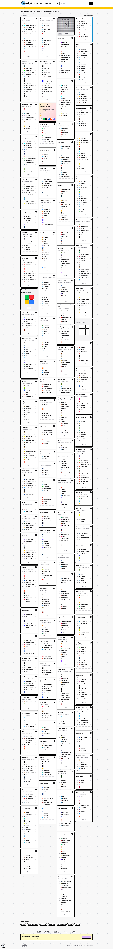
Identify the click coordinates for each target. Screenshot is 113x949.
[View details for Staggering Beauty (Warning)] (54, 87)
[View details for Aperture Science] (35, 96)
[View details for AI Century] (90, 168)
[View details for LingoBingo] (35, 390)
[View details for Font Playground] (72, 406)
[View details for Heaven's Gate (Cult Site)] (35, 546)
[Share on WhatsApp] (44, 119)
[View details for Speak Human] (54, 597)
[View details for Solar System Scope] (35, 487)
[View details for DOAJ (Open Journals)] (54, 798)
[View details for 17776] (72, 459)
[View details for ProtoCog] (90, 151)
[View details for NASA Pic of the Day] (35, 475)
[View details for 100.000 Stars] (35, 477)
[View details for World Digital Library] (72, 821)
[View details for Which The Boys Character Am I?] (35, 171)
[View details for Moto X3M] (35, 220)
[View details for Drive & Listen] (35, 188)
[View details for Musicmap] (72, 735)
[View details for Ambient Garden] (90, 23)
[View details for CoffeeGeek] (54, 709)
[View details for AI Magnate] (54, 213)
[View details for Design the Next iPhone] (72, 57)
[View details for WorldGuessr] (54, 325)
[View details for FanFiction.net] (35, 736)
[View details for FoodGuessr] (54, 327)
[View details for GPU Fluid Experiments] (72, 61)
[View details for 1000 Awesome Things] (35, 199)
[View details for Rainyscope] (72, 257)
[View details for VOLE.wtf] (72, 134)
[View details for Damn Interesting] (35, 436)
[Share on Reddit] (51, 119)
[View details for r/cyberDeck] (54, 674)
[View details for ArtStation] (35, 665)
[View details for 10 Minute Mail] (54, 441)
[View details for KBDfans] (35, 859)
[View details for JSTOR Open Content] (54, 802)
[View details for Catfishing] (90, 77)
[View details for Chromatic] (54, 413)
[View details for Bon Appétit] (72, 333)
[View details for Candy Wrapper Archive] (35, 449)
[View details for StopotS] (72, 295)
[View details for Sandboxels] (72, 115)
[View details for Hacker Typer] (35, 70)
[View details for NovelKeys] (35, 864)
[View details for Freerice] (90, 70)
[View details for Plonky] (54, 51)
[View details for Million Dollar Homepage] (35, 556)
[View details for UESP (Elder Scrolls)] (72, 911)
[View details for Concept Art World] (35, 669)
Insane (29, 292)
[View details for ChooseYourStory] (72, 157)
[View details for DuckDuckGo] (54, 439)
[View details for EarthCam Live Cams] (72, 580)
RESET (60, 33)
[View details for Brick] (54, 42)
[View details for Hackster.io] (72, 798)
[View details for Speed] (35, 447)
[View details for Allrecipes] (72, 342)
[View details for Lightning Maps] (72, 315)
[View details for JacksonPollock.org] (72, 70)
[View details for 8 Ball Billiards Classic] (54, 141)
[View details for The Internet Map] (72, 519)
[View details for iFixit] (72, 796)
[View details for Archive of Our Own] (35, 738)
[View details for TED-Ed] (72, 723)
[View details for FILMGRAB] (72, 680)
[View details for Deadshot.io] (54, 243)
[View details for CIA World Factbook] (35, 766)
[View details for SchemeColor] (72, 432)
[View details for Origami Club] (72, 625)
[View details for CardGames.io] (54, 486)
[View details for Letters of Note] (72, 847)
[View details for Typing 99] (35, 412)
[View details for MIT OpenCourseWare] (54, 761)
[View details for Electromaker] (35, 816)
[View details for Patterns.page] (54, 603)
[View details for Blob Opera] (72, 200)
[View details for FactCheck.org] (35, 768)
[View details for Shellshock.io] (54, 252)
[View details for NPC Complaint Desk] (72, 161)
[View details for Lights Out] (54, 293)
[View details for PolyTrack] (35, 216)
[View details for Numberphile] (35, 644)
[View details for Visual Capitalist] (72, 538)
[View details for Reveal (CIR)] (35, 779)
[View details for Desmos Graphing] (35, 651)
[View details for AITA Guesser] (90, 64)
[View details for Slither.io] (54, 237)
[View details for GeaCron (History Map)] (72, 317)
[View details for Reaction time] (54, 23)
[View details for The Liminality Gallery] (54, 388)
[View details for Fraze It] (35, 744)
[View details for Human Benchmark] (35, 162)
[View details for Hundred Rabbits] (54, 670)
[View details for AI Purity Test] (35, 145)
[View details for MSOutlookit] (35, 91)
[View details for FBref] (54, 633)
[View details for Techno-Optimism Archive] (72, 816)
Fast (26, 292)
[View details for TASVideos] (72, 656)
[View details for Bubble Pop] (54, 68)
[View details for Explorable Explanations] (54, 764)
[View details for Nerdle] (54, 308)
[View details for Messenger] (90, 116)
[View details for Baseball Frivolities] (54, 635)
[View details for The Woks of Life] (72, 340)
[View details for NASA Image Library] (54, 686)
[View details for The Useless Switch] (35, 31)
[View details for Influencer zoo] (54, 207)
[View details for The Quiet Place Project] (72, 267)
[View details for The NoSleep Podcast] (35, 279)
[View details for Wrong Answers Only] (35, 49)
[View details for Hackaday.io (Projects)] (35, 821)
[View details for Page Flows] (54, 605)
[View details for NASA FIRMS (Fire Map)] (72, 532)
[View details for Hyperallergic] (35, 667)
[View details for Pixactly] (54, 411)
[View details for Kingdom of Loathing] (35, 525)
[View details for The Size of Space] (35, 485)
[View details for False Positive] (35, 281)
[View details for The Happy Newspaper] (35, 203)
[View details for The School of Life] (72, 849)
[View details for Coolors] (72, 421)
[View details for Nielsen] (72, 543)
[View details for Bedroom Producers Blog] (72, 754)
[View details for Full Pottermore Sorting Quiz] (35, 167)
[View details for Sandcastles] (72, 94)
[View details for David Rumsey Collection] (35, 706)
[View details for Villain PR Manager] (72, 155)
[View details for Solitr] (54, 495)
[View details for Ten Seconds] (54, 36)
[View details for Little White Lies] (72, 695)
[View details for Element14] (35, 842)
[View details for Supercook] (72, 337)
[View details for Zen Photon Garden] (72, 68)
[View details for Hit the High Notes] (72, 204)
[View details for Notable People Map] (72, 599)
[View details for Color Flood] (35, 345)
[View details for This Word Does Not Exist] (90, 159)
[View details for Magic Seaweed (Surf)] (72, 392)
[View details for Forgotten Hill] (90, 125)
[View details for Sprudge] (54, 717)
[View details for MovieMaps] (72, 587)
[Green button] (27, 297)
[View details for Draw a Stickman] (90, 114)
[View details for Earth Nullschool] (35, 683)
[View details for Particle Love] (72, 59)
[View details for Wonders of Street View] (72, 589)
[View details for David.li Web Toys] (72, 55)
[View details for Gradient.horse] (35, 111)
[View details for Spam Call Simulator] (72, 151)
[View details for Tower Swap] (72, 447)
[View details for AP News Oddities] (35, 794)
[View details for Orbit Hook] (54, 543)
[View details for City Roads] (72, 313)
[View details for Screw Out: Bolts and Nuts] (35, 370)
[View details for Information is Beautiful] (72, 528)
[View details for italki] (35, 394)
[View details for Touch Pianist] (72, 196)
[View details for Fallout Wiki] (72, 892)
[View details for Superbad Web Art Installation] (35, 550)
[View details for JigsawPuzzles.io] (35, 364)
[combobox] (74, 3)
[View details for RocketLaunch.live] (54, 684)
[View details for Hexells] (54, 89)
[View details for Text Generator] (72, 423)
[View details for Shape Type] (54, 417)
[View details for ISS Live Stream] (35, 483)
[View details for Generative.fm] (35, 593)
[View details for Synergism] (72, 360)
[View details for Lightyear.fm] (35, 490)
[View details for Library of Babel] (54, 179)
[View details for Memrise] (54, 768)
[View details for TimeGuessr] (54, 344)
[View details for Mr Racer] (35, 227)
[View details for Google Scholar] (54, 787)
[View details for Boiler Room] (72, 780)
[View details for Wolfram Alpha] (35, 646)
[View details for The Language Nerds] (35, 455)
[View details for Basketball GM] (54, 211)
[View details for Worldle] (54, 331)
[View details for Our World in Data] (72, 530)
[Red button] (31, 297)
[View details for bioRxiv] (54, 800)
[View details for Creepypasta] (35, 264)
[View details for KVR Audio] (72, 763)
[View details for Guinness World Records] (35, 434)
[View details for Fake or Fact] (90, 49)
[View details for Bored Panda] (72, 842)
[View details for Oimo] (54, 74)
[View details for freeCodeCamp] (54, 766)
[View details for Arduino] (35, 840)
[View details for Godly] (54, 593)
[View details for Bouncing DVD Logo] (54, 81)
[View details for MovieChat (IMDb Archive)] (72, 682)
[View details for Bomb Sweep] (35, 358)
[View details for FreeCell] (54, 493)
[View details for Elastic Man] (54, 66)
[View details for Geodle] (54, 346)
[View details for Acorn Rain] (72, 449)
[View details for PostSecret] (72, 866)
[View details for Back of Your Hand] (54, 353)
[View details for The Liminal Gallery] (54, 392)
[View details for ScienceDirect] (54, 804)
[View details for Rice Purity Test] (35, 154)
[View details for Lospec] (72, 243)
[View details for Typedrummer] (72, 193)
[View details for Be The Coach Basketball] (72, 176)
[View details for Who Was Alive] (35, 445)
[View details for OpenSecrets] (35, 764)
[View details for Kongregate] (72, 504)
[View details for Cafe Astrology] (54, 518)
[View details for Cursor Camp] (35, 121)
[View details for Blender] (35, 812)
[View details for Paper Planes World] (35, 117)
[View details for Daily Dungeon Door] (54, 53)
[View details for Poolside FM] (72, 778)
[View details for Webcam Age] (90, 147)
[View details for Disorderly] (90, 66)
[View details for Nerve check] (54, 25)
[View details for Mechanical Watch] (72, 104)
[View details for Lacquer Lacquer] (54, 85)
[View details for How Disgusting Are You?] (35, 141)
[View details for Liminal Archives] (54, 384)
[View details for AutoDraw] (90, 144)
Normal (23, 292)
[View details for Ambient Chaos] (35, 578)
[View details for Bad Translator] (35, 29)
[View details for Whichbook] (72, 461)
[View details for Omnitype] (35, 855)
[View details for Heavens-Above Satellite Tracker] (54, 692)
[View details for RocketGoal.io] (54, 260)
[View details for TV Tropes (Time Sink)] (72, 881)
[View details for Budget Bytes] (54, 750)
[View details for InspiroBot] (90, 155)
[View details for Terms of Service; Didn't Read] (54, 434)
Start (29, 307)
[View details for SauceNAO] (54, 374)
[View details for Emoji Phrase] (90, 79)
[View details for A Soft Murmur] (35, 588)
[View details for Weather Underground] (35, 687)
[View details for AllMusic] (72, 741)
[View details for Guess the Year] (90, 62)
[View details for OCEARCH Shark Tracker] (72, 386)
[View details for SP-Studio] (54, 156)
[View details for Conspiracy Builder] (54, 181)
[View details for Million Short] (54, 372)
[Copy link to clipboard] (41, 119)
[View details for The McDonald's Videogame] (54, 224)
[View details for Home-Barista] (54, 711)
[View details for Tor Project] (54, 437)
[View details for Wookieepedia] (72, 904)
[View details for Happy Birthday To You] (35, 573)
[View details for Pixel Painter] (72, 236)
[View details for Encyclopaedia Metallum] (72, 758)
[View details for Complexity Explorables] (35, 653)
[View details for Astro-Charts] (54, 516)
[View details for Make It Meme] (72, 287)
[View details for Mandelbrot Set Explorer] (35, 642)
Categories (36, 3)
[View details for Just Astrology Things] (54, 520)
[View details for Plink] (72, 202)
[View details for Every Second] (72, 517)
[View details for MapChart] (72, 319)
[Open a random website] (58, 3)
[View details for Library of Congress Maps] (35, 708)
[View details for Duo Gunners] (35, 718)
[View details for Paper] (72, 53)
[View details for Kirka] (54, 256)
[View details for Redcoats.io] (54, 250)
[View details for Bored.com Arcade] (72, 485)
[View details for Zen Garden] (72, 49)
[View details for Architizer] (35, 249)
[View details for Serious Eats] (54, 747)
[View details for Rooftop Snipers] (54, 547)
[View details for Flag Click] (35, 115)
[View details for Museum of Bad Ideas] (72, 170)
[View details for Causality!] (35, 321)
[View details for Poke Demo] (35, 582)
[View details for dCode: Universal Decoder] (54, 185)
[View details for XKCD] (54, 573)
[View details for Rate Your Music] (72, 560)
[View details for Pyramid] (54, 497)
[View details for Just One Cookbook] (54, 752)
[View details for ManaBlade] (35, 529)
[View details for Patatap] (72, 217)
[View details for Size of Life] (35, 453)
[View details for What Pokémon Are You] (35, 169)
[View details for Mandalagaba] (72, 51)
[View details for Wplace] (35, 113)
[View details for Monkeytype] (35, 406)
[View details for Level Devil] (54, 38)
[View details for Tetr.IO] (35, 362)
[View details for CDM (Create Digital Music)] (72, 743)
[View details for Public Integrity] (35, 777)
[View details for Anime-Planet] (54, 468)
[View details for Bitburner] (35, 523)
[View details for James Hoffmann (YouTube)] (54, 706)
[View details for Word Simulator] (35, 81)
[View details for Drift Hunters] (35, 225)
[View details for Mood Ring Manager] (72, 163)
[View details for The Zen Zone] (72, 272)
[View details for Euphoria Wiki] (72, 894)
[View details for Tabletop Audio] (35, 597)
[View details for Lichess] (54, 297)
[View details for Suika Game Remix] (35, 368)
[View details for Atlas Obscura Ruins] (54, 395)
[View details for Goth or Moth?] (90, 55)
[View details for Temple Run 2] (54, 537)
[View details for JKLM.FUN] (72, 293)
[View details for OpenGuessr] (54, 340)
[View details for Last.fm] (72, 568)
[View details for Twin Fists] (35, 720)
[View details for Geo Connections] (54, 348)
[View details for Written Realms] (35, 527)
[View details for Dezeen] (35, 245)
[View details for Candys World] (54, 163)
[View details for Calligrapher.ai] (72, 408)
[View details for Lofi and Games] (72, 259)
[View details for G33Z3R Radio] (72, 750)
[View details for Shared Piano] (72, 211)
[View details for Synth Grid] (72, 206)
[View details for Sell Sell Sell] (35, 432)
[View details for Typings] (35, 419)
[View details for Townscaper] (72, 87)
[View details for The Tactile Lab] (54, 94)
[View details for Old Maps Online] (35, 701)
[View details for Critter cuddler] (72, 358)
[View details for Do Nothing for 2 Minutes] (72, 255)
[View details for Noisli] (54, 727)
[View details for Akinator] (35, 23)
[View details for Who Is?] (54, 192)
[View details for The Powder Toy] (72, 113)
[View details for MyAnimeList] (54, 474)
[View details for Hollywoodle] (72, 674)
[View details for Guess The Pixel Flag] (54, 333)
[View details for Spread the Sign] (35, 460)
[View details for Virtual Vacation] (72, 578)
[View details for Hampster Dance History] (35, 554)
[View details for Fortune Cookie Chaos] (35, 46)
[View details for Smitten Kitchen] (72, 335)
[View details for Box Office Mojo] (72, 691)
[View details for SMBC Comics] (54, 580)
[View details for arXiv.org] (54, 813)
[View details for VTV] (35, 509)
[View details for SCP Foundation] (35, 616)
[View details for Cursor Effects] (72, 64)
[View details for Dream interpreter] (90, 72)
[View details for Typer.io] (35, 410)
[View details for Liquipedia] (72, 907)
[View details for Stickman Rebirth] (35, 319)
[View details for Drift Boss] (35, 222)
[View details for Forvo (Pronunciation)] (54, 774)
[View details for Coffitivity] (35, 595)
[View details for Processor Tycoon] (54, 218)
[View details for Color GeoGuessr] (54, 406)
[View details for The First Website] (35, 543)
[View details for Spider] (54, 501)
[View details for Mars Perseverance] (35, 494)
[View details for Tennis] (54, 31)
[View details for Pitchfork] (72, 756)
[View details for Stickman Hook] (35, 325)
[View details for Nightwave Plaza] (35, 539)
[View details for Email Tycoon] (35, 76)
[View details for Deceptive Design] (54, 607)
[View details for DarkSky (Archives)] (35, 685)
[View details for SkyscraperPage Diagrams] (35, 241)
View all (29, 56)
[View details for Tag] (35, 722)
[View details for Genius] (72, 737)
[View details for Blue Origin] (54, 697)
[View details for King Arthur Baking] (54, 745)
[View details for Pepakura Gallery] (72, 632)
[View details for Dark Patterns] (54, 595)
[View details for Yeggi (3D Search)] (35, 834)
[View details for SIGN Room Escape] (90, 112)
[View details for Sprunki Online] (72, 219)
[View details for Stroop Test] (35, 164)
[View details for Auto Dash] (54, 541)
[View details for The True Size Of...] (72, 593)
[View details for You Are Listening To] (35, 580)
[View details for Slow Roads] (72, 261)
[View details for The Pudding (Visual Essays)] (72, 525)
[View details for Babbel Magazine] (35, 396)
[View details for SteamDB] (72, 652)
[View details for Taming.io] (54, 263)
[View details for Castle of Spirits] (35, 277)
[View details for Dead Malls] (54, 386)
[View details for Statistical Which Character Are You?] (35, 152)
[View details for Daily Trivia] (90, 57)
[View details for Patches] (35, 360)
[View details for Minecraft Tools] (72, 641)
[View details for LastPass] (54, 443)
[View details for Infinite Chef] (72, 85)
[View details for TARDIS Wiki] (72, 896)
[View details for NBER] (54, 809)
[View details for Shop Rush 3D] (54, 220)
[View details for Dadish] (54, 554)
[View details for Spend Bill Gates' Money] (35, 27)
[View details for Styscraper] (54, 46)
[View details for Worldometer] (35, 457)
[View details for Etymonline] (35, 392)
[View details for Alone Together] (90, 34)
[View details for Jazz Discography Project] (72, 752)
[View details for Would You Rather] (90, 92)
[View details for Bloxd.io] (54, 241)
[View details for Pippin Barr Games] (72, 137)
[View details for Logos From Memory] (35, 40)
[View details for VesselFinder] (72, 595)
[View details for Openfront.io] (54, 254)
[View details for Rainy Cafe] (35, 586)
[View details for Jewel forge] (35, 366)
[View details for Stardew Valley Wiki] (72, 909)
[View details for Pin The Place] (54, 338)
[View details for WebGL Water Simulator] (72, 102)
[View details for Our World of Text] (35, 124)
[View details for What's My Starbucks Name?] (35, 53)
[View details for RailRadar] (72, 608)
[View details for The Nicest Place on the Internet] (35, 184)
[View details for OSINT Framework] (35, 770)
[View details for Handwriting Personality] (35, 143)
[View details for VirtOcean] (35, 601)
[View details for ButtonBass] (72, 215)
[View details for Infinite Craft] (72, 91)
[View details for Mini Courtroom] (54, 175)
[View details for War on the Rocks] (72, 864)
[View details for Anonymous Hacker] (35, 85)
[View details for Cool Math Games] (72, 495)
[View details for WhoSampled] (72, 739)
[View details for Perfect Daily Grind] (54, 715)
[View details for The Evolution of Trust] (72, 100)
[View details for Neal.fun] (72, 130)
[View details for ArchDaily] (35, 247)
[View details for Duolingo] (35, 388)
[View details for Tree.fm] (72, 253)
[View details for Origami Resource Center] (72, 630)
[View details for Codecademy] (54, 770)
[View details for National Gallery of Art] (54, 652)
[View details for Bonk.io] (54, 248)
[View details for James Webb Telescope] (35, 479)
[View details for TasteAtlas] (72, 606)
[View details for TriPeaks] (54, 503)
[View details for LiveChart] (54, 472)
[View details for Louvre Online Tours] (54, 645)
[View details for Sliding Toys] (54, 290)
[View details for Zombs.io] (72, 445)
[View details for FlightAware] (72, 591)
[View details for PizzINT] (72, 523)
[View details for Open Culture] (72, 717)
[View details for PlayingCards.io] (54, 490)
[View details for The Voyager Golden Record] (35, 481)
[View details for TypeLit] (35, 417)
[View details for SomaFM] (72, 782)
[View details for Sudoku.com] (54, 301)
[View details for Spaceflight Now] (54, 690)
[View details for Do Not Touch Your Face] (90, 164)
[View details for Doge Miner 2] (72, 356)
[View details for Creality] (35, 827)
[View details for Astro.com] (54, 525)
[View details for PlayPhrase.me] (35, 507)
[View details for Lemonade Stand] (54, 209)
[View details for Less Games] (54, 288)
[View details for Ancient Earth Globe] (72, 311)
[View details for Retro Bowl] (54, 139)
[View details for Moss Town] (72, 404)
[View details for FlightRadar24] (72, 584)
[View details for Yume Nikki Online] (90, 119)
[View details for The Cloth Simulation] (54, 91)
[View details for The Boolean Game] (54, 409)
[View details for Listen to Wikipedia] (90, 29)
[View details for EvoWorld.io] (54, 265)
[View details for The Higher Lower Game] (90, 51)
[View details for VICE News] (72, 868)
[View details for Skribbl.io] (72, 285)
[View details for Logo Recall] (54, 286)
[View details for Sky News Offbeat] (35, 798)
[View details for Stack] (35, 355)
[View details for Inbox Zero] (35, 87)
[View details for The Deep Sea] (35, 42)
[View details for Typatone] (72, 213)
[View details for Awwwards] (54, 599)
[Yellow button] (27, 302)
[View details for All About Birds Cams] (72, 390)
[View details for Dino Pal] (90, 162)
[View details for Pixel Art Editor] (72, 232)
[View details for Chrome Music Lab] (72, 189)
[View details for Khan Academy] (54, 772)
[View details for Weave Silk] (72, 46)
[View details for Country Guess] (54, 323)
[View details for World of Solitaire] (54, 488)
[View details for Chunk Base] (72, 650)
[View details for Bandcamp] (72, 566)
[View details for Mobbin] (54, 610)
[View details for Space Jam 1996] (35, 541)
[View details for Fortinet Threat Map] (72, 547)
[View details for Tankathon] (54, 625)
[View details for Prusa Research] (35, 831)
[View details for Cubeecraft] (72, 623)
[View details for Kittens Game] (72, 369)
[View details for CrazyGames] (72, 497)
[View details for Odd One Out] (54, 282)
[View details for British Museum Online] (54, 647)
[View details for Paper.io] (54, 239)
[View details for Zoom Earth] (35, 681)
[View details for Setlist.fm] (72, 748)
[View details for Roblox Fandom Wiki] (72, 887)
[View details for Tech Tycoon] (54, 215)
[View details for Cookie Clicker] (72, 354)
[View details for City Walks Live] (72, 602)
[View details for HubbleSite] (54, 688)
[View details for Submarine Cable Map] (72, 597)
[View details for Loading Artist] (54, 571)
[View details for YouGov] (72, 536)
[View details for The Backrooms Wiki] (54, 183)
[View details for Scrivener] (35, 742)
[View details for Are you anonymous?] (54, 432)
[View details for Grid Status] (72, 545)
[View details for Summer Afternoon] (72, 263)
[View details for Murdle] (54, 172)
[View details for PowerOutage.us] (72, 534)
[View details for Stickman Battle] (35, 323)
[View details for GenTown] (72, 96)
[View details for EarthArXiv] (54, 796)
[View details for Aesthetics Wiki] (35, 614)
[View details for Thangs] (35, 825)
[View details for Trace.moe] (54, 470)
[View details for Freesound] (35, 576)
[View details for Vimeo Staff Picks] (35, 511)
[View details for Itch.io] (72, 489)
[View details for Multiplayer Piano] (35, 119)
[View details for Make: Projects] (72, 800)
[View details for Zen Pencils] (54, 577)
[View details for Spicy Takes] (90, 94)
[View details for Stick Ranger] (35, 330)
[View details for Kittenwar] (90, 21)
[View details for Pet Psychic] (90, 68)
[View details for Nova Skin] (72, 238)
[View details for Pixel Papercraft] (72, 627)
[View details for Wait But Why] (35, 442)
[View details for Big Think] (72, 721)
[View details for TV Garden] (72, 582)
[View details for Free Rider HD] (35, 218)
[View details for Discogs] (72, 562)
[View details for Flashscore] (54, 629)
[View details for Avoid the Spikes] (54, 40)
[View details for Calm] (54, 731)
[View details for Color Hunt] (72, 402)
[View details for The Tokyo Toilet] (35, 236)
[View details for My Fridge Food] (72, 331)
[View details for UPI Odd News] (35, 802)
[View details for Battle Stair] (35, 521)
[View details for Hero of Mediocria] (90, 123)
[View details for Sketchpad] (72, 413)
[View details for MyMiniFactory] (35, 819)
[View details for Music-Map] (72, 733)
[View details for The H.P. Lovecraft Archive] (35, 275)
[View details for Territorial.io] (54, 245)
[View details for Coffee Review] (54, 713)
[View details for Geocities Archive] (72, 814)
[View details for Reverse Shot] (72, 678)
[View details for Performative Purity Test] (35, 160)
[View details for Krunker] (54, 258)
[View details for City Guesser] (54, 336)
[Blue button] (31, 302)
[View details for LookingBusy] (35, 66)
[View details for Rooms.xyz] (72, 66)
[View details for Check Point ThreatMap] (72, 540)
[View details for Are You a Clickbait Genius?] (90, 75)
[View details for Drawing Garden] (54, 72)
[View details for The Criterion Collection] (72, 697)
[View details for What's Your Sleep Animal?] (35, 156)
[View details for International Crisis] (35, 772)
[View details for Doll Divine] (54, 154)
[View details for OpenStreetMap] (35, 704)
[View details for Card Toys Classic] (54, 499)
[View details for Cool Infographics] (72, 521)
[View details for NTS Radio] (72, 786)
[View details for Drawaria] (72, 298)
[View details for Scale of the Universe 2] (35, 451)
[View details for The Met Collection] (54, 656)
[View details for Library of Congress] (72, 819)
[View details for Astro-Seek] (54, 523)
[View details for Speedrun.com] (72, 644)
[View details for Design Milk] (35, 243)
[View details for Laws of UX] (54, 601)
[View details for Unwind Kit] (72, 265)
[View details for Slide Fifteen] (54, 310)
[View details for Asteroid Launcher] (72, 109)
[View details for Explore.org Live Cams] (72, 384)
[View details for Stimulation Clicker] (72, 362)
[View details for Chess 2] (90, 25)
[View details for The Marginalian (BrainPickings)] (72, 855)
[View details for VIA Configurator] (35, 857)
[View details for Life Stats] (35, 438)
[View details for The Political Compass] (35, 158)
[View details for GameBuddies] (72, 291)
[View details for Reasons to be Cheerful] (35, 201)
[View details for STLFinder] (35, 823)
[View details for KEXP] (72, 784)
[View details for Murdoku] (35, 343)
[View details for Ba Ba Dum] (35, 385)
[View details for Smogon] (72, 889)
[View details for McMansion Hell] (35, 239)
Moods (46, 3)
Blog (50, 3)
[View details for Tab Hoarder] (72, 172)
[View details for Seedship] (72, 166)
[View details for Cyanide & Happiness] (54, 567)
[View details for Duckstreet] (72, 351)
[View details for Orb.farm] (72, 98)
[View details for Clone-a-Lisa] (54, 34)
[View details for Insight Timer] (54, 733)
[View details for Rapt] (35, 724)
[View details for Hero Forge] (54, 158)
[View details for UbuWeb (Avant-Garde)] (72, 823)
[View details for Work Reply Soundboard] (35, 584)
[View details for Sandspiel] (72, 106)
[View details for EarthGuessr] (54, 351)
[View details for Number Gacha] (35, 36)
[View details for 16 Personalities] (35, 147)
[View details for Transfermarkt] (54, 631)
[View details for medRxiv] (54, 806)
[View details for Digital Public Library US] (72, 825)
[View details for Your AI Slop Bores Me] (90, 140)
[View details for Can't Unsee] (54, 404)
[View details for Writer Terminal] (35, 83)
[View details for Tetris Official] (35, 347)
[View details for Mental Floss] (35, 462)
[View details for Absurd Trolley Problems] (90, 102)
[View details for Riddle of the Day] (54, 190)
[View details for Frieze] (35, 671)
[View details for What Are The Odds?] (35, 440)
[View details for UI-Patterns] (54, 612)
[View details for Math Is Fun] (35, 640)
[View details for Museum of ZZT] (35, 558)
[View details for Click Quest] (72, 174)
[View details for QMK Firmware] (35, 868)
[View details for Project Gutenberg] (72, 472)
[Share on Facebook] (49, 119)
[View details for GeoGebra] (35, 649)
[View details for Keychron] (35, 861)
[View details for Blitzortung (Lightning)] (35, 689)
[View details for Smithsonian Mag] (72, 857)
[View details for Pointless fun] (72, 128)
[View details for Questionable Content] (54, 575)
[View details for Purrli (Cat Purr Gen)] (35, 194)
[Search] (90, 3)
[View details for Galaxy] (72, 502)
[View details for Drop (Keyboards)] (35, 866)
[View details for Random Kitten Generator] (35, 190)
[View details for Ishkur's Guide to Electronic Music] (72, 564)
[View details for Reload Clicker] (72, 366)
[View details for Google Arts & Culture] (54, 658)
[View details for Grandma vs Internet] (72, 148)
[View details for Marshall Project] (35, 774)
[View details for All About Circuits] (35, 838)
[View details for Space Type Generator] (72, 430)
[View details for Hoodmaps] (35, 126)
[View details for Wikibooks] (72, 470)
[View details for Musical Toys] (72, 191)
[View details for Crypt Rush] (54, 456)
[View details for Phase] (72, 428)
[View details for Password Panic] (54, 305)
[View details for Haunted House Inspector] (54, 187)
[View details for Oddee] (35, 800)
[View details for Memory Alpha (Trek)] (72, 900)
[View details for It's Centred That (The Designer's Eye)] (54, 415)
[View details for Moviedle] (72, 676)
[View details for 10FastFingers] (35, 414)
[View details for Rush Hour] (35, 373)
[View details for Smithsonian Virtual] (54, 649)
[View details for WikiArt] (54, 654)
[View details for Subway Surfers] (54, 535)
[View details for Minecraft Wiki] (72, 883)
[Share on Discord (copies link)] (54, 119)
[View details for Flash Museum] (72, 812)
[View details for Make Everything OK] (35, 186)
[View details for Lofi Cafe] (72, 776)
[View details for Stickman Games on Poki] (35, 327)
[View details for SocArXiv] (54, 815)
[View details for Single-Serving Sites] (35, 623)
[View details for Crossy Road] (54, 545)
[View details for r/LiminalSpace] (54, 390)
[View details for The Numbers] (72, 704)
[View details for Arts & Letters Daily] (72, 840)
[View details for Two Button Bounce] (35, 726)
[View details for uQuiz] (35, 149)
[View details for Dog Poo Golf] (54, 133)
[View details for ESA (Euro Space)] (54, 695)
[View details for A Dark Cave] (72, 168)
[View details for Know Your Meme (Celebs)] (35, 621)
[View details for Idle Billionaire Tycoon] (54, 222)
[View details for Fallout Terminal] (35, 79)
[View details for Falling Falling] (54, 83)
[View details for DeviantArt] (35, 663)
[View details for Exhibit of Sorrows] (35, 269)
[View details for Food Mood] (90, 153)
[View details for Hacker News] (54, 368)
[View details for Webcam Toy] (72, 72)
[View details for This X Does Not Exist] (90, 142)
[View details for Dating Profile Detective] (72, 146)
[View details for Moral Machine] (90, 98)
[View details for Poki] (72, 493)
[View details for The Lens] (54, 789)
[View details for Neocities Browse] (35, 619)
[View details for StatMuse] (54, 627)
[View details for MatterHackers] (35, 836)
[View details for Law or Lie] (90, 60)
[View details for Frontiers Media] (54, 811)
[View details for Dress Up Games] (54, 161)
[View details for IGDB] (72, 661)
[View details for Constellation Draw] (35, 492)
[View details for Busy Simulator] (35, 68)
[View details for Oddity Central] (35, 796)
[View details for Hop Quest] (54, 552)
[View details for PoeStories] (35, 266)
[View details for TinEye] (54, 370)
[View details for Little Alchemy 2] (72, 89)
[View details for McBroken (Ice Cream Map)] (54, 366)
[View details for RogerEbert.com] (72, 699)
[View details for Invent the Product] (35, 38)
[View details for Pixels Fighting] (54, 79)
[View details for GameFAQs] (72, 898)
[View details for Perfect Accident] (35, 317)
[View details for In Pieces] (90, 27)
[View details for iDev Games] (72, 500)
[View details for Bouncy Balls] (72, 42)
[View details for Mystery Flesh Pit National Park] (35, 273)
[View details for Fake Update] (35, 74)
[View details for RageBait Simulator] (35, 25)
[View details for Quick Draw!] (90, 138)
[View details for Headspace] (54, 729)
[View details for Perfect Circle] (54, 44)
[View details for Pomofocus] (72, 270)
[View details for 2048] (35, 349)
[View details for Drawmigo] (72, 417)
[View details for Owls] (54, 295)
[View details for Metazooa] (54, 299)
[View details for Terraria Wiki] (72, 885)
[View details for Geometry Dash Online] (54, 539)
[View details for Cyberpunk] (35, 94)
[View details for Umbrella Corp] (35, 89)
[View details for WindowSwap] (35, 197)
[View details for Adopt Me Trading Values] (72, 648)
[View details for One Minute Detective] (54, 177)
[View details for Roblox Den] (72, 646)
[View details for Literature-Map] (72, 465)
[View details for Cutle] (54, 27)
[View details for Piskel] (72, 241)
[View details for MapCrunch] (72, 604)
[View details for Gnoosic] (72, 208)
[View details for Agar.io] (54, 267)
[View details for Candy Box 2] (72, 364)
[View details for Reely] (72, 684)
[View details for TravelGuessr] (54, 342)
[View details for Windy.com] (72, 321)
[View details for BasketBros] (54, 131)
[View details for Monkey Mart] (54, 205)
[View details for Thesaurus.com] (35, 749)
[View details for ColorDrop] (72, 415)
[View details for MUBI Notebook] (72, 693)
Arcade (41, 3)
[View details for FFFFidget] (54, 70)
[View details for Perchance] (90, 149)
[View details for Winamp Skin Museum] (35, 552)
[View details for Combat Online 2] (54, 458)
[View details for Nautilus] (72, 862)
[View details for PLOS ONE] (54, 791)
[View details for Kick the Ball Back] (35, 34)
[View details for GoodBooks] (72, 463)
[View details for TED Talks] (72, 719)
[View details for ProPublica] (35, 781)
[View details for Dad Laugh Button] (35, 571)
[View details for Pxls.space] (35, 128)
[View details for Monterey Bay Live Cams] (72, 388)
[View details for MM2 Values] (72, 659)
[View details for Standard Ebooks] (72, 467)
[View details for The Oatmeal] (54, 569)
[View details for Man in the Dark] (72, 44)
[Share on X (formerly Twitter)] (46, 119)
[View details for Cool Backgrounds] (72, 410)
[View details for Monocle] (72, 853)
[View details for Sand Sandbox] (72, 111)
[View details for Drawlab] (72, 419)
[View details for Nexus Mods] (72, 654)
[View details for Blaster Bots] (54, 549)
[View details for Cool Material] (72, 844)
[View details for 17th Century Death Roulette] (35, 51)
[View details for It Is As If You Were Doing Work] (35, 72)
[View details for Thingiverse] (35, 829)
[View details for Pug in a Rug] (35, 192)
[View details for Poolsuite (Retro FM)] (35, 548)
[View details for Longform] (72, 851)
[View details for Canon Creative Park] (72, 621)
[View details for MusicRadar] (72, 746)
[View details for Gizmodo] (35, 627)
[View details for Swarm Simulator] (72, 371)
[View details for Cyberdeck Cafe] (54, 668)
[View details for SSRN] (54, 794)
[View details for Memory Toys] (54, 284)
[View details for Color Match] (54, 280)
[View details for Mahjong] (35, 353)
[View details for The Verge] (72, 859)
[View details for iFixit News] (72, 802)
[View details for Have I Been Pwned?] (54, 430)
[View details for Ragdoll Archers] (54, 49)
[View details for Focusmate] (54, 735)
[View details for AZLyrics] (72, 761)
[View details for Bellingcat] (35, 762)
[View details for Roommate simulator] (72, 153)
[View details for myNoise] (35, 591)
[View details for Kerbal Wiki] (72, 902)
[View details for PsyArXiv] (54, 817)
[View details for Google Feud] (90, 53)
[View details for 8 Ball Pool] (54, 128)
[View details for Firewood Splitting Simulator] (54, 76)
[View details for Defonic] (35, 599)
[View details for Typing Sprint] (35, 408)
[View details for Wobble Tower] (54, 29)
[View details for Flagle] (54, 329)
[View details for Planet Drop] (35, 351)
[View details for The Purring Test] (90, 157)
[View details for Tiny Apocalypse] (72, 159)
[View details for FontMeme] (72, 425)
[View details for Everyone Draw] (35, 109)
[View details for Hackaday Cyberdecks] (54, 672)
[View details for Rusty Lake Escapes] (90, 121)
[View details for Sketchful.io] (72, 289)
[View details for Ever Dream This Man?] (35, 262)
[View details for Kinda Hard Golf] (54, 135)
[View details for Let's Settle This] (90, 100)
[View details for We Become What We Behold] (35, 44)
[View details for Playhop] (72, 491)
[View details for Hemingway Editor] (35, 740)
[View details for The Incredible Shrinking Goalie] (54, 137)
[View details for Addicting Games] (72, 487)
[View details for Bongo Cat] (72, 198)
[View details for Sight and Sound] (72, 686)
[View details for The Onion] (72, 838)
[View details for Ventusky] (35, 692)
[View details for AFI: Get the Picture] (72, 689)
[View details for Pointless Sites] (72, 132)
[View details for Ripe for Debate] (90, 96)
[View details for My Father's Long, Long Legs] (35, 271)
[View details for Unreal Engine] (35, 814)
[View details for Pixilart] (72, 234)
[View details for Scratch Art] (54, 96)
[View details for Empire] (72, 701)
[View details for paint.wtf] (90, 166)
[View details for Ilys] (35, 747)
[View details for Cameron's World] (35, 625)
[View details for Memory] (54, 303)
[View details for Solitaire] (54, 484)
